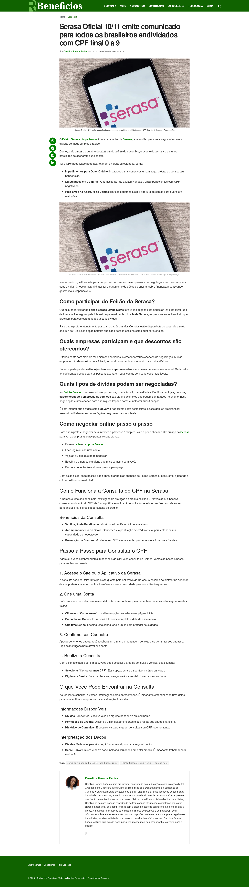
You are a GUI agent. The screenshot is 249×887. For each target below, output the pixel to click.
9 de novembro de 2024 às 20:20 (109, 51)
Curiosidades (176, 5)
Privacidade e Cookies (98, 877)
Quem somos (34, 864)
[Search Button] (219, 6)
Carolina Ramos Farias (75, 51)
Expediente (49, 864)
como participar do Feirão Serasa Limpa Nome (92, 762)
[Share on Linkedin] (52, 162)
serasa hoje (161, 762)
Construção (156, 5)
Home (62, 16)
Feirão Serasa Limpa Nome (136, 762)
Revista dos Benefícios (46, 877)
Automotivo (137, 5)
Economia (110, 5)
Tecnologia (195, 5)
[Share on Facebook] (52, 155)
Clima (209, 5)
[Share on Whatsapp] (52, 141)
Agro (123, 5)
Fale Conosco (64, 864)
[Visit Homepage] (55, 6)
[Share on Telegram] (52, 148)
